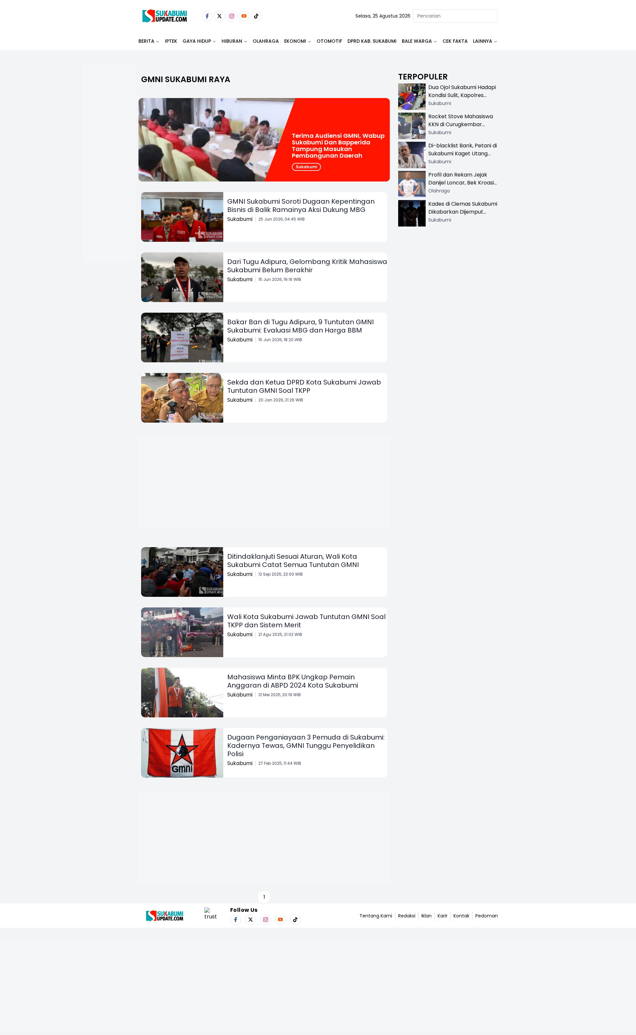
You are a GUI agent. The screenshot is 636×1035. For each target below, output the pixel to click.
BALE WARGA (417, 41)
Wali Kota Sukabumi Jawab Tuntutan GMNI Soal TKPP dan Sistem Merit (306, 621)
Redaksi (406, 915)
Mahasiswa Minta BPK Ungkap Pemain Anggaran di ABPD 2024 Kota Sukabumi (292, 681)
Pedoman (486, 915)
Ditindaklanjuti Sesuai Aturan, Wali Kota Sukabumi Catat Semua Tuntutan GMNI (293, 560)
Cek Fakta (455, 41)
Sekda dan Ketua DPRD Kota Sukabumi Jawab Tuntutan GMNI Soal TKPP (304, 386)
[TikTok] (256, 16)
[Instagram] (231, 16)
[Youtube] (243, 16)
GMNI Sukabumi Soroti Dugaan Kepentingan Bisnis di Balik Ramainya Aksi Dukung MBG (301, 205)
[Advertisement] (109, 184)
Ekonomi (295, 41)
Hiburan (232, 41)
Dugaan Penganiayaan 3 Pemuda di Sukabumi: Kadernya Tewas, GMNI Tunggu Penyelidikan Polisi (306, 745)
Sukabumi (306, 167)
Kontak (461, 915)
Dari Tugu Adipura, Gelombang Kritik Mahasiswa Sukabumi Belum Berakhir (307, 266)
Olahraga (266, 41)
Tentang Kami (375, 915)
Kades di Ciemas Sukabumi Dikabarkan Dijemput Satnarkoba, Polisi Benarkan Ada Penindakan (462, 216)
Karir (443, 915)
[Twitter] (219, 16)
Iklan (426, 915)
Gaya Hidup (197, 41)
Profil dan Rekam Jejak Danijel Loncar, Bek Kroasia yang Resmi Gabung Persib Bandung (462, 186)
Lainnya (482, 41)
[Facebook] (207, 16)
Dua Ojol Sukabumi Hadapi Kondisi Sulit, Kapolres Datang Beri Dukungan (462, 95)
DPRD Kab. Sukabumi (372, 41)
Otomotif (329, 41)
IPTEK (171, 41)
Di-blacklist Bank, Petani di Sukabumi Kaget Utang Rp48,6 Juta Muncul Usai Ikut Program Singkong (462, 157)
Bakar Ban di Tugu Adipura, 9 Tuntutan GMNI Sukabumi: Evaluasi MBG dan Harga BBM (300, 326)
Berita (146, 41)
